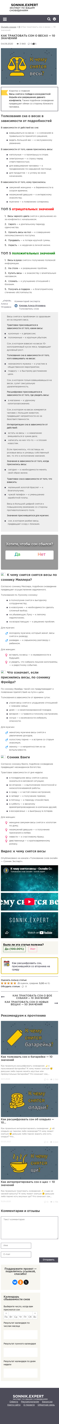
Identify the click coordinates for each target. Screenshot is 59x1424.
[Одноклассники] (20, 1283)
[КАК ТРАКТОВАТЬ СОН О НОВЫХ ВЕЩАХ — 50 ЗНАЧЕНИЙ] (56, 1003)
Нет (32, 949)
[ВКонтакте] (14, 1283)
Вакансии (47, 1402)
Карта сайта (13, 1405)
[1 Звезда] (2, 983)
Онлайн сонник (8, 27)
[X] (26, 1283)
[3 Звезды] (8, 983)
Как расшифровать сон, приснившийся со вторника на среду (31, 966)
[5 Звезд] (15, 983)
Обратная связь (46, 1405)
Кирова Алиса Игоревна (32, 306)
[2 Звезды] (5, 983)
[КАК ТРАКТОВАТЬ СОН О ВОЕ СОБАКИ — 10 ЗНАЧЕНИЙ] (3, 997)
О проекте (29, 1405)
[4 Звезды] (12, 983)
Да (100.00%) (14, 949)
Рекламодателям (30, 1402)
